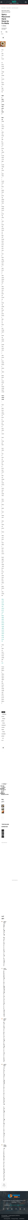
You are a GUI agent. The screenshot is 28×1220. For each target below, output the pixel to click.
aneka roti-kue (4, 754)
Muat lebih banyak (4, 1184)
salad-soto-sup (6, 12)
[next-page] (3, 818)
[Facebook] (3, 1209)
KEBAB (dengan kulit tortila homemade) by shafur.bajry (4, 993)
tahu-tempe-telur (5, 1146)
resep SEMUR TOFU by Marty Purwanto (4, 1164)
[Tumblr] (20, 1209)
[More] (3, 37)
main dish (8, 8)
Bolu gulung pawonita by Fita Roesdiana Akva (2, 784)
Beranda (3, 8)
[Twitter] (24, 1209)
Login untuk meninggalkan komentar (3, 833)
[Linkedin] (11, 1209)
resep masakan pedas (4, 734)
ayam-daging (4, 739)
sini (2, 663)
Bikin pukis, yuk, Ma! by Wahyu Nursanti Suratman (4, 945)
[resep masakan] (14, 2)
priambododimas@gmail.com (17, 1205)
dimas (4, 25)
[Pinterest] (16, 1209)
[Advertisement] (14, 769)
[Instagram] (7, 1209)
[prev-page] (3, 816)
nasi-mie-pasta (15, 8)
